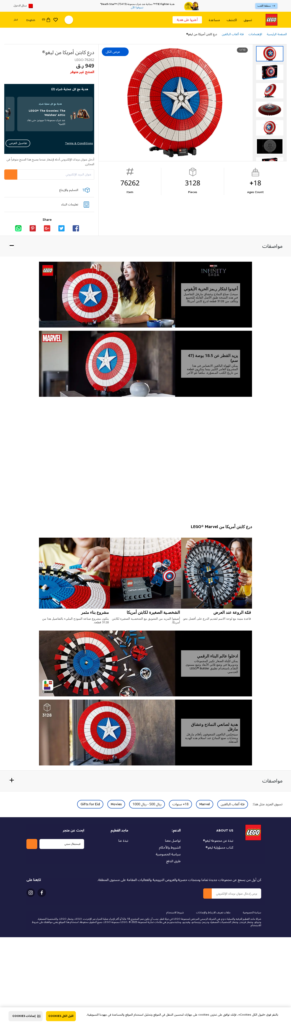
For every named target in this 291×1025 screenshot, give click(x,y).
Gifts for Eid (90, 804)
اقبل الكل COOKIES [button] (60, 1016)
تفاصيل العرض (18, 143)
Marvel (204, 804)
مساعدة (214, 19)
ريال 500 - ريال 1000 (147, 804)
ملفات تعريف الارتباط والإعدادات (213, 912)
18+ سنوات (180, 804)
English (30, 20)
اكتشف (232, 19)
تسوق (248, 19)
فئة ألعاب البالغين (233, 804)
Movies (116, 804)
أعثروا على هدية (187, 19)
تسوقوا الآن (137, 7)
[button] (26, 1016)
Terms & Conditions (79, 143)
